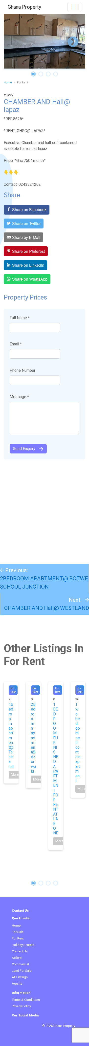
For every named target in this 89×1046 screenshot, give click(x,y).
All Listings (20, 977)
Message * (19, 396)
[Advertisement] (44, 509)
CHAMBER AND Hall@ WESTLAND (46, 608)
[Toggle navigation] (74, 7)
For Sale (17, 932)
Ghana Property (24, 7)
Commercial (20, 964)
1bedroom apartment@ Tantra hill (11, 735)
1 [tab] (33, 74)
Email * (16, 344)
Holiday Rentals (23, 945)
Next (73, 42)
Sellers (17, 958)
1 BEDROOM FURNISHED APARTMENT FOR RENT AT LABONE (55, 768)
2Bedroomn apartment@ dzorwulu (33, 738)
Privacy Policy (21, 1006)
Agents (17, 983)
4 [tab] (55, 74)
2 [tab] (40, 74)
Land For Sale (21, 970)
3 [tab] (48, 74)
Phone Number (22, 370)
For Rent (18, 938)
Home (8, 82)
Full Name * (20, 317)
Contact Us (20, 951)
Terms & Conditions (26, 1000)
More (15, 775)
